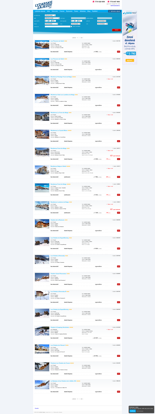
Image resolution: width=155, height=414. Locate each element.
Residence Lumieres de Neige (60, 202)
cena (87, 23)
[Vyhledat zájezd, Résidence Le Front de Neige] (42, 116)
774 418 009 (100, 2)
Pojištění (95, 11)
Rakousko (55, 11)
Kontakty (37, 408)
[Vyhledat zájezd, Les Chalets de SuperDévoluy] (42, 241)
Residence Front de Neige (58, 148)
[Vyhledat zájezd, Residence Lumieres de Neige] (42, 205)
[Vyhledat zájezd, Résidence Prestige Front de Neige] (42, 80)
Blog (88, 11)
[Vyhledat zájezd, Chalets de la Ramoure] (42, 223)
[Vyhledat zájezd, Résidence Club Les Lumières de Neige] (42, 98)
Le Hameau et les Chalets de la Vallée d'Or (63, 381)
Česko (76, 11)
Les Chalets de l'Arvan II (58, 345)
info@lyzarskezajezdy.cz (115, 5)
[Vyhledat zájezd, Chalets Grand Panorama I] (42, 277)
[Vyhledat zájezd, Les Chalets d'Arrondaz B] (42, 295)
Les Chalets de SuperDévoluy (60, 238)
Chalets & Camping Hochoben (60, 327)
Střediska (83, 11)
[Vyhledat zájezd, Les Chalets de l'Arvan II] (42, 348)
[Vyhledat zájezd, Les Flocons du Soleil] (42, 44)
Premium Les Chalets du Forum (60, 363)
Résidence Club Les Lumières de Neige (63, 94)
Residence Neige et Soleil (58, 166)
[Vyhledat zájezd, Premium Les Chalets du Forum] (42, 366)
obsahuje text (36, 26)
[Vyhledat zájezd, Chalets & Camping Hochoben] (42, 331)
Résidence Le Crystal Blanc (59, 130)
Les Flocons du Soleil (57, 41)
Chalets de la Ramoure (57, 220)
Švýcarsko (69, 11)
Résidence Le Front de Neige (59, 112)
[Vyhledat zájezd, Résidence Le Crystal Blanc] (42, 134)
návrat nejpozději (63, 20)
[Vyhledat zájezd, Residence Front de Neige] (42, 152)
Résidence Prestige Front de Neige (61, 76)
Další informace (140, 411)
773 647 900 (115, 2)
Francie (62, 11)
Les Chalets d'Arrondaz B (58, 291)
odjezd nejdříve (36, 20)
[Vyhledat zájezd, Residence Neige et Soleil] (42, 170)
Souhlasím (132, 411)
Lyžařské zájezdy (40, 11)
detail (119, 51)
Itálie (48, 11)
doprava (35, 23)
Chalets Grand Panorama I (59, 273)
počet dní (88, 20)
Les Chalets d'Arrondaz (58, 255)
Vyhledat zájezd (115, 11)
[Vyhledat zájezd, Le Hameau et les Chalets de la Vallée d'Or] (42, 384)
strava (61, 23)
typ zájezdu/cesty (37, 15)
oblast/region (62, 18)
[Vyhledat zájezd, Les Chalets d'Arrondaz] (42, 259)
